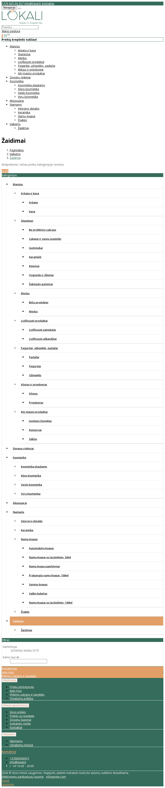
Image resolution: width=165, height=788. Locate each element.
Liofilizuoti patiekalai (42, 330)
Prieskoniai (36, 402)
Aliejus (33, 393)
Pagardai (35, 366)
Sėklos (33, 439)
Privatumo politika (21, 698)
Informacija (9, 680)
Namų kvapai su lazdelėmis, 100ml (50, 602)
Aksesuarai (17, 101)
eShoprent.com (56, 777)
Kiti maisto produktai (31, 73)
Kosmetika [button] (17, 81)
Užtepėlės (35, 375)
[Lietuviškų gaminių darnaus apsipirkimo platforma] (22, 23)
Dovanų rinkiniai (20, 77)
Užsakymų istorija (21, 745)
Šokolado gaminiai (41, 284)
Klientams (9, 734)
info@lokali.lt (32, 3)
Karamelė (35, 257)
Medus (22, 58)
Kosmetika (19, 457)
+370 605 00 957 (13, 3)
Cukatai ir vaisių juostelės (45, 239)
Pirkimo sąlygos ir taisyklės (19, 676)
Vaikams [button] (15, 124)
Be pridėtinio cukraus (42, 230)
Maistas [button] (15, 46)
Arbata (33, 202)
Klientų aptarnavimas (15, 705)
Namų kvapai (26, 116)
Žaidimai (23, 128)
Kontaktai (48, 3)
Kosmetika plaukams (31, 85)
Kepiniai (34, 266)
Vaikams (18, 621)
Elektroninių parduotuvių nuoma (22, 777)
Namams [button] (16, 104)
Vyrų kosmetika (28, 97)
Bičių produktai (38, 302)
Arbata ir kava (27, 50)
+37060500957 (19, 758)
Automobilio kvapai (41, 548)
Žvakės (22, 120)
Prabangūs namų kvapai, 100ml (49, 575)
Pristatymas (9, 668)
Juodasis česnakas (40, 421)
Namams (18, 512)
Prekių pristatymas (22, 687)
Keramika (24, 112)
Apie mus (8, 672)
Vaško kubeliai (38, 593)
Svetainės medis (20, 723)
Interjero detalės (28, 108)
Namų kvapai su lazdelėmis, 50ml (50, 557)
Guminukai (36, 248)
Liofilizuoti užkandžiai (43, 339)
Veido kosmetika (28, 93)
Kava (32, 211)
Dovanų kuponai (20, 720)
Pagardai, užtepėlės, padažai (36, 66)
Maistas (18, 184)
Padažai (34, 357)
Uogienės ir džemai (41, 275)
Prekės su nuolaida (22, 716)
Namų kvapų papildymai (44, 566)
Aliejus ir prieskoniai (30, 69)
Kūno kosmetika (28, 89)
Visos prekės (18, 712)
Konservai (35, 430)
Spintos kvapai (38, 584)
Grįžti (5, 171)
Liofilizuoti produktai (31, 62)
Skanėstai (24, 54)
